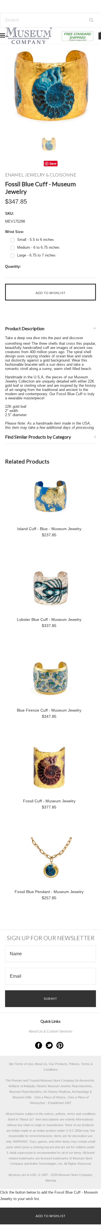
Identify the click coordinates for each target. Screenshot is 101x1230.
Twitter (49, 1045)
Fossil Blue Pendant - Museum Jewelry (49, 891)
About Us (26, 1119)
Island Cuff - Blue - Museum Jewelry (49, 529)
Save (52, 163)
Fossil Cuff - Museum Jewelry (49, 801)
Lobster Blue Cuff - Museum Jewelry (49, 619)
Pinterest (59, 1045)
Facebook (38, 1045)
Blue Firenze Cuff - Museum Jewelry (49, 710)
